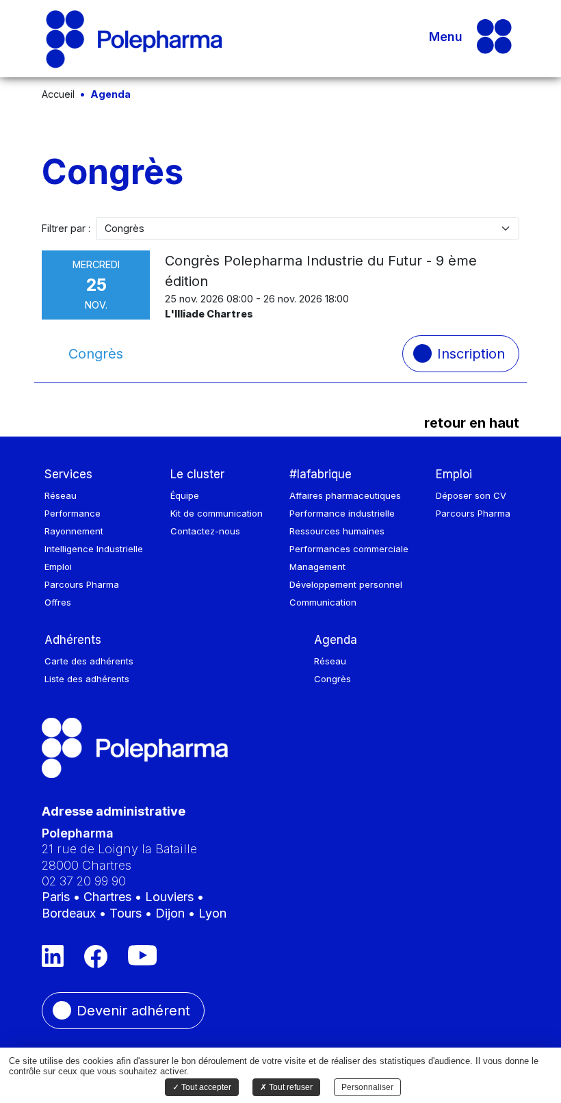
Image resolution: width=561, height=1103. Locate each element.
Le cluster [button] (197, 474)
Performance (72, 513)
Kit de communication (216, 513)
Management (317, 566)
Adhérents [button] (72, 640)
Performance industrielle (342, 513)
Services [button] (68, 474)
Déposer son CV (471, 495)
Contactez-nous (205, 530)
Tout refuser (290, 1087)
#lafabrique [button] (320, 474)
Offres (57, 602)
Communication (322, 602)
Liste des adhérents (86, 678)
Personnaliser (367, 1087)
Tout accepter (205, 1087)
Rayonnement (73, 530)
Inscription (471, 354)
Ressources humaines (336, 530)
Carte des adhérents (88, 661)
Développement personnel (345, 584)
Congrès (332, 678)
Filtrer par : (66, 228)
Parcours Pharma (81, 584)
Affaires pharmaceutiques (345, 495)
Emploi (58, 566)
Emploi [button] (454, 474)
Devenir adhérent (133, 1010)
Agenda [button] (335, 640)
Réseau (60, 495)
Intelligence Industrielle (93, 548)
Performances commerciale (348, 548)
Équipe (184, 495)
